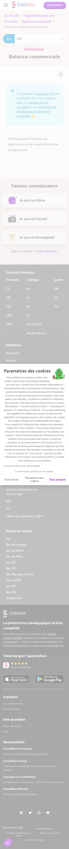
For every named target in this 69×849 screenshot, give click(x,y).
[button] (7, 842)
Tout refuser (11, 479)
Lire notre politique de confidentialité (22, 466)
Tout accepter (57, 479)
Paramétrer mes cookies (34, 479)
